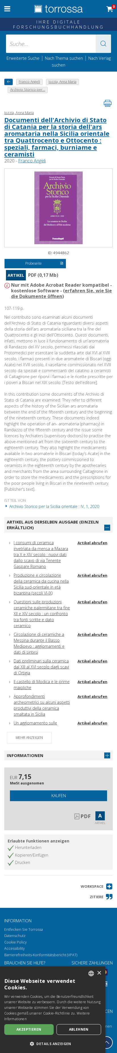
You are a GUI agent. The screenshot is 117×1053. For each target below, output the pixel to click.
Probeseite (33, 263)
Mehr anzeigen (29, 737)
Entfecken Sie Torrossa (23, 929)
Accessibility (14, 948)
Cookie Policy (15, 942)
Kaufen (58, 795)
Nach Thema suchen (64, 58)
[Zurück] (8, 82)
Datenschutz (15, 935)
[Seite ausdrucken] (108, 103)
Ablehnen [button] (79, 1029)
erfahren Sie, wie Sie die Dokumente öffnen (61, 293)
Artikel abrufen (92, 542)
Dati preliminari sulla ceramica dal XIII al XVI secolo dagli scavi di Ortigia (41, 666)
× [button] (99, 973)
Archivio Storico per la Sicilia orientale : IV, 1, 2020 (53, 506)
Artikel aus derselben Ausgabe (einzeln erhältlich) (53, 525)
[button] (103, 44)
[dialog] (52, 1009)
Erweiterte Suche (23, 58)
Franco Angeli (32, 161)
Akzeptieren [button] (28, 1029)
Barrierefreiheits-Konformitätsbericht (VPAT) (40, 955)
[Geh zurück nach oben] (106, 1042)
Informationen (25, 755)
